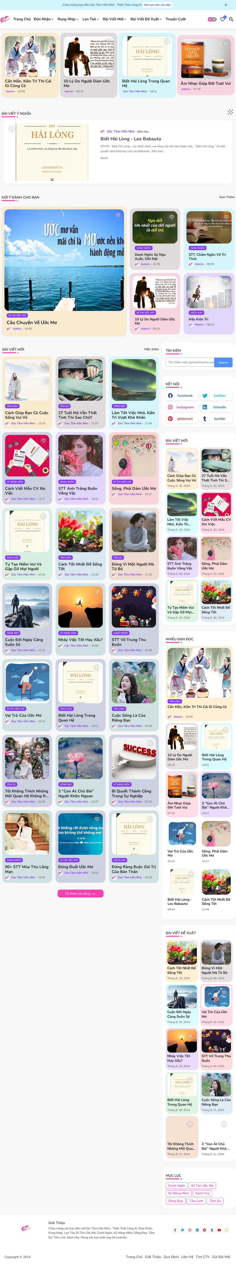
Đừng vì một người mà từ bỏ (133, 567)
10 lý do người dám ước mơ (87, 83)
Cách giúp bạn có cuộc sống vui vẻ (26, 415)
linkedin (219, 407)
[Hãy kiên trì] (209, 292)
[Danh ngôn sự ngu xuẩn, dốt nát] (155, 227)
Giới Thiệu (153, 1257)
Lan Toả (89, 19)
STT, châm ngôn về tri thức (207, 257)
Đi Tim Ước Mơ (202, 1185)
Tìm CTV (203, 1257)
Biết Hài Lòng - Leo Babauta (130, 139)
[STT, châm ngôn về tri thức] (209, 227)
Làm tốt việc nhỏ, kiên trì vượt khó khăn (133, 415)
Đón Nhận (42, 19)
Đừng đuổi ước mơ (75, 867)
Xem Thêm (226, 197)
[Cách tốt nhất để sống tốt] (216, 882)
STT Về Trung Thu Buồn (129, 642)
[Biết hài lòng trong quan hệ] (147, 56)
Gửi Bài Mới (221, 1257)
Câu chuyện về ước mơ (32, 322)
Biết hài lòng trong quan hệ (146, 83)
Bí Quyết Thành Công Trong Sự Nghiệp (131, 793)
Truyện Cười (176, 19)
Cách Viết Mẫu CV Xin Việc (25, 491)
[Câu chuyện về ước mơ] (64, 260)
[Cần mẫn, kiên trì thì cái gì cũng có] (30, 56)
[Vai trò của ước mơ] (182, 833)
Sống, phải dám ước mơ (134, 488)
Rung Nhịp (67, 19)
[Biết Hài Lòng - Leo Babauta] (182, 882)
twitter (220, 395)
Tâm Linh (196, 1201)
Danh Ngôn (176, 1185)
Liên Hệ (187, 1257)
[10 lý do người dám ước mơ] (89, 56)
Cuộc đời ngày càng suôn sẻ (24, 642)
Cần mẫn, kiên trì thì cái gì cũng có (28, 83)
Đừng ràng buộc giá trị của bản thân (134, 869)
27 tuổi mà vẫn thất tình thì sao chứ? (77, 415)
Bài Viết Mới (113, 19)
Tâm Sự (215, 1201)
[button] (212, 19)
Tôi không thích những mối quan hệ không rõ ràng (26, 793)
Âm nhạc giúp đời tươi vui (206, 83)
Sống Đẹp (175, 1201)
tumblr (219, 418)
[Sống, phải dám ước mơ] (216, 833)
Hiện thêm (151, 349)
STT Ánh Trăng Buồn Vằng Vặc (77, 491)
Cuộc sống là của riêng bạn (128, 718)
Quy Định (171, 1257)
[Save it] (50, 41)
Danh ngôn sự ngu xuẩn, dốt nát (150, 257)
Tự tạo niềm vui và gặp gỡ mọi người (23, 567)
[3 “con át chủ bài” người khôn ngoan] (216, 785)
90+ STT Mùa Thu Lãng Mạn (26, 869)
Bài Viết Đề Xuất (144, 19)
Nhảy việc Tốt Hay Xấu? (80, 640)
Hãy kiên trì (198, 319)
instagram (185, 407)
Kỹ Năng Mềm (178, 1193)
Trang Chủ (22, 19)
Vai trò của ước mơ (23, 715)
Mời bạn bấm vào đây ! (157, 5)
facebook (185, 395)
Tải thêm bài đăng (78, 893)
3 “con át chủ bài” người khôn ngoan (76, 793)
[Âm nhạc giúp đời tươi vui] (206, 59)
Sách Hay (202, 1193)
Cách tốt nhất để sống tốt (80, 567)
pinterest (185, 418)
